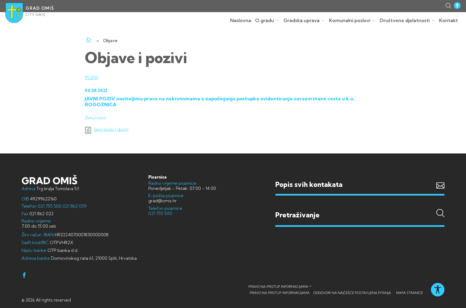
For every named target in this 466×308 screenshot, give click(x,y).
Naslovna (240, 20)
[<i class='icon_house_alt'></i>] (88, 40)
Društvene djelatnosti (405, 20)
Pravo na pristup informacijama (278, 287)
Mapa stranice (409, 293)
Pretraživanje (359, 204)
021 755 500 (49, 206)
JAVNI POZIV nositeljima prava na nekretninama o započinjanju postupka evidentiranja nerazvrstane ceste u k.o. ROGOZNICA (220, 101)
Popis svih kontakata (308, 184)
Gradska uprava (301, 20)
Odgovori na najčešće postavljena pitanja (352, 293)
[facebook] (24, 276)
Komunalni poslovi (349, 20)
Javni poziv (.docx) (111, 129)
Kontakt (448, 20)
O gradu (264, 20)
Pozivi (91, 77)
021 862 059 (74, 206)
